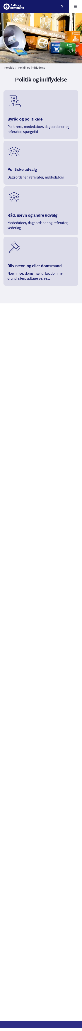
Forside (9, 67)
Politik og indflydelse (31, 67)
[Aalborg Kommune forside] (13, 6)
